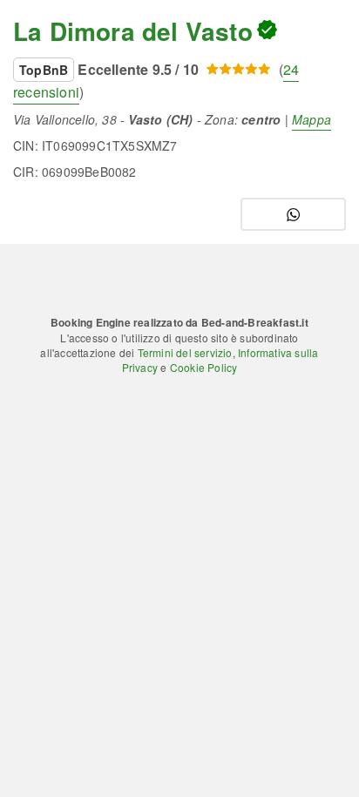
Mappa (311, 119)
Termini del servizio (185, 352)
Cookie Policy (204, 367)
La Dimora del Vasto (133, 31)
